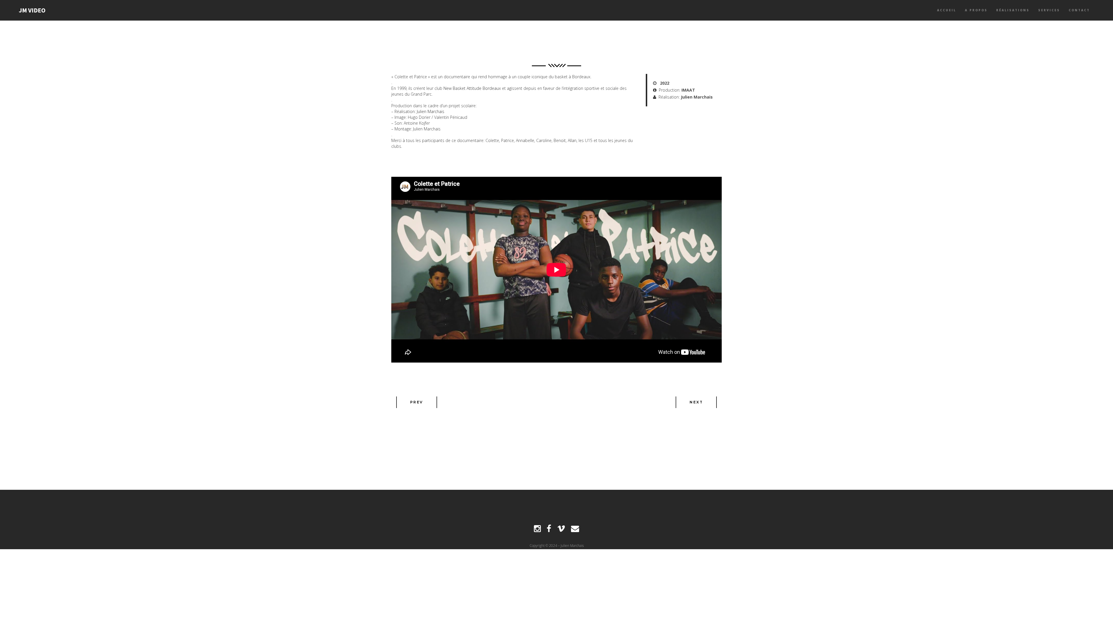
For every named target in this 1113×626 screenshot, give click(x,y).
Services (1049, 10)
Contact (1079, 10)
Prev (416, 402)
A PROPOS (976, 10)
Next (696, 402)
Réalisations (1013, 10)
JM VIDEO (32, 10)
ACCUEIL (946, 10)
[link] (472, 88)
